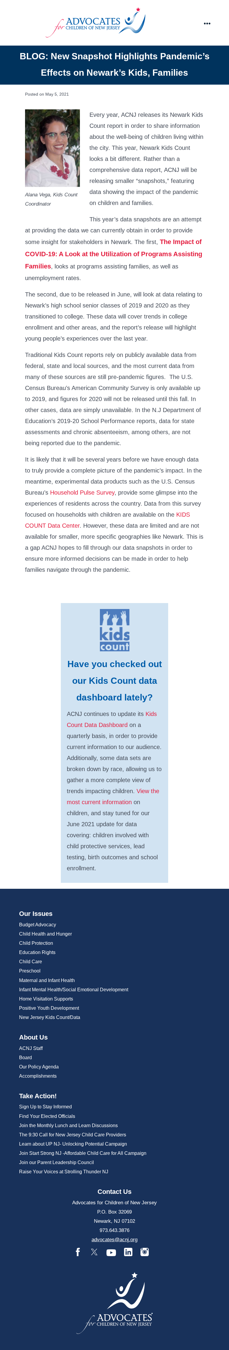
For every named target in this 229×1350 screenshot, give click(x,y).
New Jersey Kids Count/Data (49, 1017)
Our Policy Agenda (39, 1066)
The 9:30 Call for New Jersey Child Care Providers (72, 1134)
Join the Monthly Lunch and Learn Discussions (68, 1125)
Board (25, 1057)
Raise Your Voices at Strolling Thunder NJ (63, 1171)
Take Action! (38, 1096)
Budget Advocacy (37, 924)
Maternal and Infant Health (47, 980)
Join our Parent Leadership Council (56, 1162)
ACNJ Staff (31, 1048)
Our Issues (35, 913)
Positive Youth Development (49, 1008)
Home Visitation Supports (46, 998)
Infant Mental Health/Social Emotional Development (73, 989)
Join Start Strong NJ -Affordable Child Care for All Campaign (82, 1153)
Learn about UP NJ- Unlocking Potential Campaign (73, 1144)
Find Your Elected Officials (47, 1116)
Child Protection (36, 943)
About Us (33, 1037)
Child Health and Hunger (45, 933)
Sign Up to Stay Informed (45, 1106)
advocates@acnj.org (114, 1239)
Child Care (30, 961)
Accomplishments (38, 1076)
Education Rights (37, 952)
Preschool (30, 970)
